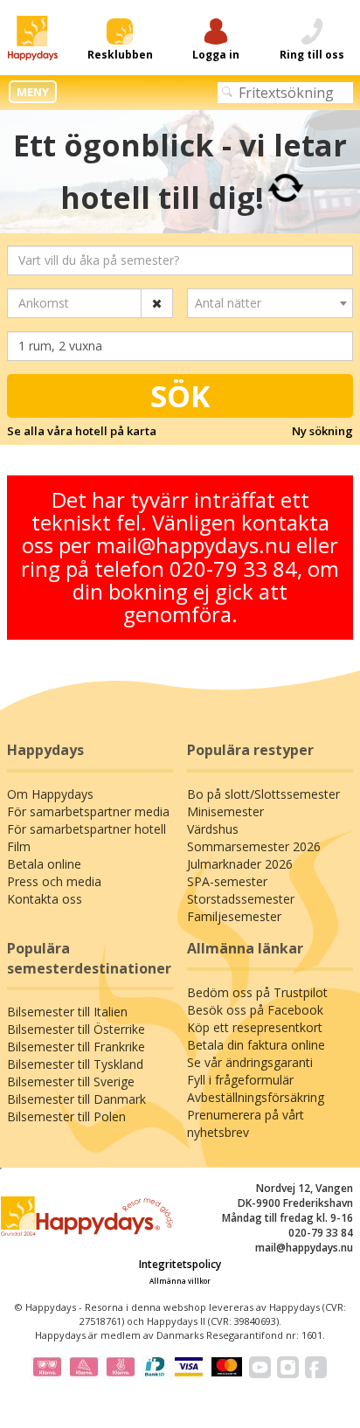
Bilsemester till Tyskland (75, 1064)
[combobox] (270, 303)
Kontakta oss (44, 899)
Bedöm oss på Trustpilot (257, 992)
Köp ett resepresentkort (254, 1027)
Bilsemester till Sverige (71, 1081)
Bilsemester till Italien (67, 1011)
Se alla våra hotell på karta (81, 431)
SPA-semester (227, 881)
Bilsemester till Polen (66, 1116)
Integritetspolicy (180, 1264)
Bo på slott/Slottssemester (263, 794)
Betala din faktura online (256, 1044)
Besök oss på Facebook (255, 1010)
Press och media (54, 881)
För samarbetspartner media (88, 811)
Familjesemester (234, 916)
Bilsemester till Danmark (76, 1099)
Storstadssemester (240, 899)
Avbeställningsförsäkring (255, 1097)
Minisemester (225, 811)
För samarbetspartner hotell (86, 829)
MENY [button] (33, 92)
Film (19, 846)
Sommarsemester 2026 (254, 846)
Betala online (44, 864)
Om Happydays (50, 794)
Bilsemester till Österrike (76, 1029)
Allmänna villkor (180, 1281)
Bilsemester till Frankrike (76, 1046)
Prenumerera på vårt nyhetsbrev (245, 1123)
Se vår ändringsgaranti (250, 1062)
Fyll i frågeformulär (240, 1079)
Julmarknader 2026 (240, 864)
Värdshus (213, 829)
